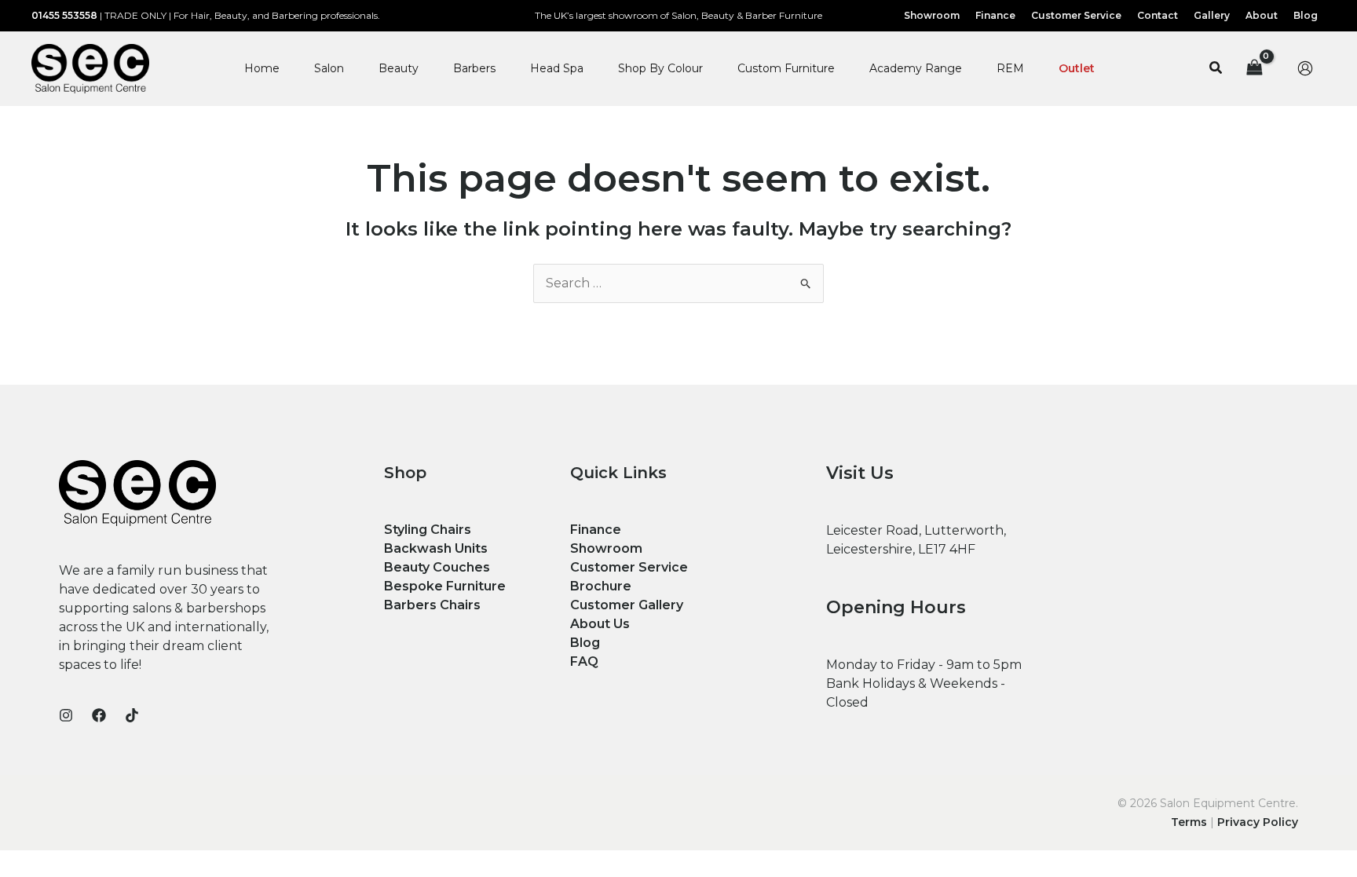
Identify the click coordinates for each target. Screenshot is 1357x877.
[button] (1216, 68)
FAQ (584, 661)
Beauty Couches (437, 567)
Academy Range (915, 68)
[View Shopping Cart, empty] (1254, 68)
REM (1010, 68)
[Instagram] (66, 715)
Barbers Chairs (432, 604)
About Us (600, 623)
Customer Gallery (626, 604)
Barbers (474, 68)
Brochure (600, 586)
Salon (329, 68)
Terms (1189, 822)
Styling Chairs (427, 529)
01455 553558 (64, 15)
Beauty (399, 68)
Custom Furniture (786, 68)
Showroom (606, 548)
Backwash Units (436, 548)
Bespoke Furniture (445, 586)
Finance (595, 529)
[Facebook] (99, 715)
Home (262, 68)
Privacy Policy (1257, 822)
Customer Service (629, 567)
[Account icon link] (1305, 68)
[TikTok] (132, 715)
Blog (585, 642)
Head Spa (556, 68)
